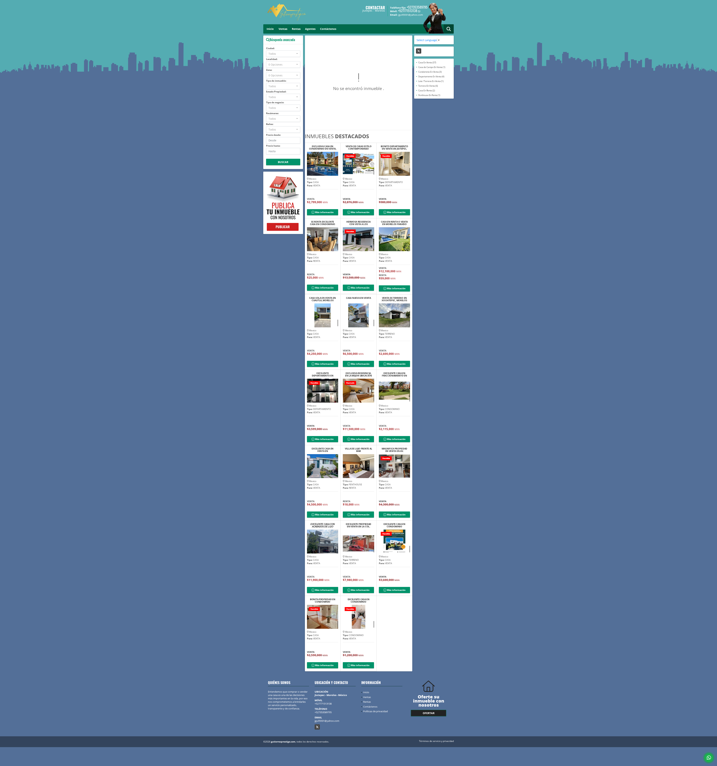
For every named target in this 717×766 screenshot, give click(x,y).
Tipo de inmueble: (276, 80)
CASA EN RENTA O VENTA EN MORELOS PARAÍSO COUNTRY (394, 223)
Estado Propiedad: (276, 91)
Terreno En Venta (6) (428, 85)
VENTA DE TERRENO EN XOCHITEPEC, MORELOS (394, 299)
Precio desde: (273, 135)
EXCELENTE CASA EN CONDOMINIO (359, 600)
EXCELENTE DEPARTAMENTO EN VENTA (322, 374)
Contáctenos (328, 29)
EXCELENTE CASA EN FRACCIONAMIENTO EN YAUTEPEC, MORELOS (394, 374)
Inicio (270, 29)
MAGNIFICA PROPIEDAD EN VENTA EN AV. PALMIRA (394, 449)
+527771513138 (407, 10)
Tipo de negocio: (275, 102)
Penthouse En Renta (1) (429, 95)
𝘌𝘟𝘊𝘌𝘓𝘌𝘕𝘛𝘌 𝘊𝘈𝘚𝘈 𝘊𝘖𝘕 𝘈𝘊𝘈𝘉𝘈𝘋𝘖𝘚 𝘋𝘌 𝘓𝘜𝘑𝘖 (323, 525)
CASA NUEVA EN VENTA (358, 298)
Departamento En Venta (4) (431, 76)
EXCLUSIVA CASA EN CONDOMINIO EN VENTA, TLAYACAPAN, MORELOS (322, 147)
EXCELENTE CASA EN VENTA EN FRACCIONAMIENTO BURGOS (322, 449)
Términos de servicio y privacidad (436, 741)
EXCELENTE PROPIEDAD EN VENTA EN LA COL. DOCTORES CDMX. (358, 525)
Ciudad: (270, 48)
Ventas (283, 29)
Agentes (310, 29)
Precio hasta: (273, 145)
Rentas (296, 29)
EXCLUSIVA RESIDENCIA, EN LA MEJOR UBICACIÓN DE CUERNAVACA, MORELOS (358, 374)
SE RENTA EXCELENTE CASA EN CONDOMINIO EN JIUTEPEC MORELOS (322, 223)
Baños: (269, 124)
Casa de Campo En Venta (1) (431, 67)
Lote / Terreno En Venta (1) (431, 81)
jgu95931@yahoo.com (327, 720)
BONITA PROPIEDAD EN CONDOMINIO (322, 600)
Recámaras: (272, 113)
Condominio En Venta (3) (430, 71)
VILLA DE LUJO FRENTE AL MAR (358, 449)
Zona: (269, 70)
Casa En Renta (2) (426, 90)
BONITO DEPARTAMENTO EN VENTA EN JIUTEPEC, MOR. (394, 147)
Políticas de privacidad (375, 711)
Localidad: (271, 59)
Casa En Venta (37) (427, 62)
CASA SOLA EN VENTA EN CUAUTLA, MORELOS (322, 299)
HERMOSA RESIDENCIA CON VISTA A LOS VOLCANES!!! (358, 223)
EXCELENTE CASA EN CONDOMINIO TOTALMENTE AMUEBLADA (394, 525)
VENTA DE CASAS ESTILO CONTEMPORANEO (359, 147)
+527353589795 (417, 7)
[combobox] (283, 53)
